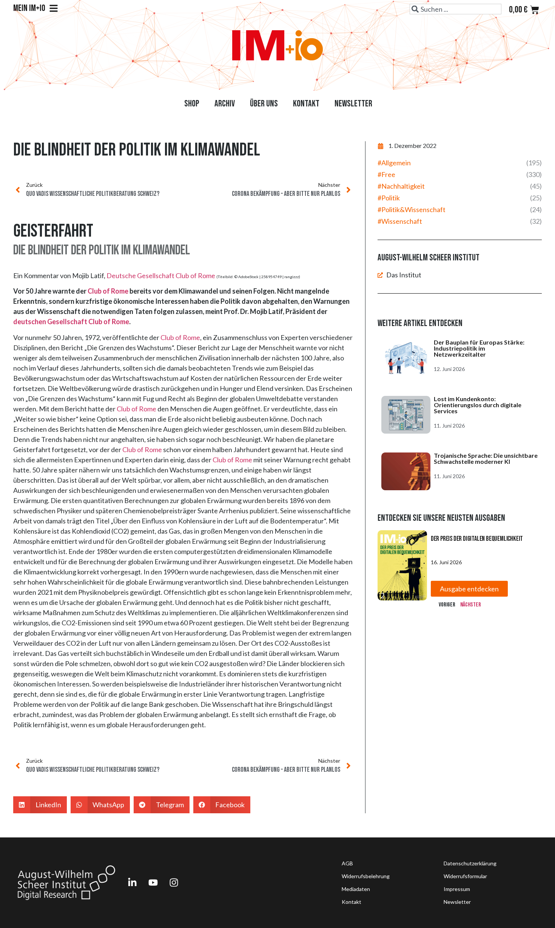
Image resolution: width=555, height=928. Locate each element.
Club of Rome (108, 291)
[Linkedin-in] (132, 882)
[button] (40, 804)
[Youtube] (152, 882)
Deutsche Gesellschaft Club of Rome (160, 275)
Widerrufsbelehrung (366, 876)
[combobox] (455, 9)
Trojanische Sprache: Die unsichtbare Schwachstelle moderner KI (486, 458)
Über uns (264, 103)
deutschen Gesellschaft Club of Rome (71, 321)
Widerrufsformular (465, 876)
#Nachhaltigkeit (401, 186)
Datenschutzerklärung (470, 863)
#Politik (389, 198)
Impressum (457, 889)
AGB (347, 863)
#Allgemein (394, 163)
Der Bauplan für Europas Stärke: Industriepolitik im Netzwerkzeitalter (479, 348)
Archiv (224, 103)
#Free (386, 174)
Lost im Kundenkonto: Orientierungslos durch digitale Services (477, 404)
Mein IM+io (29, 8)
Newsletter (353, 103)
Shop (191, 103)
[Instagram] (173, 882)
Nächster (470, 604)
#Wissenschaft (400, 221)
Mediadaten (356, 889)
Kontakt (306, 103)
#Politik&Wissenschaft (412, 209)
